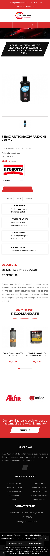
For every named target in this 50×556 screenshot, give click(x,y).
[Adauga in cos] (5, 346)
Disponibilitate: (7, 156)
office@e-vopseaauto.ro (19, 3)
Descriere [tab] (9, 265)
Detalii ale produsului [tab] (19, 270)
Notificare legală (39, 487)
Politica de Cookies (39, 495)
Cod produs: (6, 153)
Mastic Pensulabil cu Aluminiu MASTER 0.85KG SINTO (37, 355)
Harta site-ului (39, 499)
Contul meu (14, 495)
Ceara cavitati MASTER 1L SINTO (13, 354)
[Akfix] (13, 398)
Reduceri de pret (14, 483)
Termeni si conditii (39, 491)
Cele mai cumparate (14, 487)
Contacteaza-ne (14, 491)
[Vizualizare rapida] (20, 346)
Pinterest (29, 199)
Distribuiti (8, 199)
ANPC (14, 499)
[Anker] (36, 398)
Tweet (19, 199)
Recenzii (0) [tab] (10, 275)
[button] (18, 25)
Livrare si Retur (39, 483)
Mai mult (25, 430)
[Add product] (26, 189)
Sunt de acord (35, 543)
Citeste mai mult (15, 543)
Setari (43, 539)
